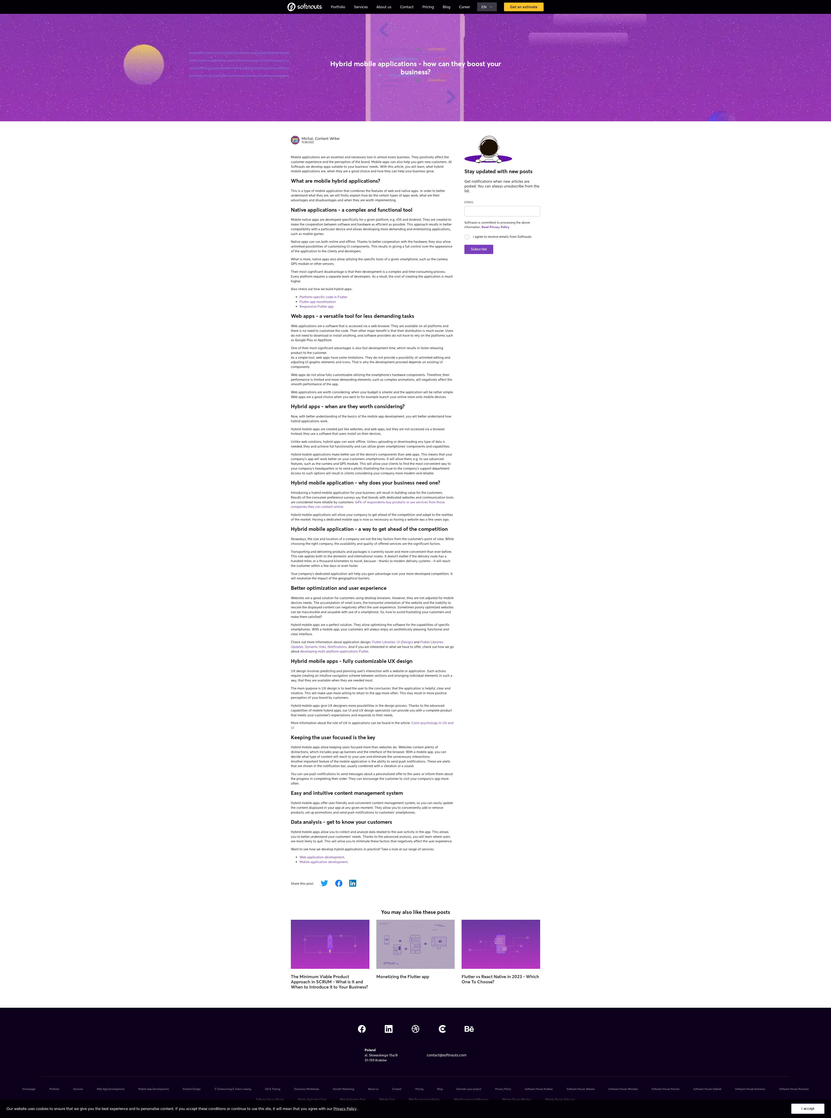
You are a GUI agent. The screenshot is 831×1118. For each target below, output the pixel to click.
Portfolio (338, 7)
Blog (446, 7)
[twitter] (324, 883)
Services (361, 7)
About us (383, 7)
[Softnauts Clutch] (442, 1029)
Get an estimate (524, 7)
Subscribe (479, 249)
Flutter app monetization (318, 302)
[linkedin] (352, 884)
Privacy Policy (345, 1108)
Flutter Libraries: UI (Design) (392, 642)
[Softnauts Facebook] (361, 1029)
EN (484, 7)
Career (464, 7)
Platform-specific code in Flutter (323, 297)
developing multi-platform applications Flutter (334, 651)
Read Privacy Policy (495, 227)
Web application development (322, 857)
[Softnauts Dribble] (415, 1029)
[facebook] (338, 884)
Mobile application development (324, 862)
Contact (407, 7)
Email (469, 202)
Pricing (428, 7)
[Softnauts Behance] (469, 1029)
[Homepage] (304, 7)
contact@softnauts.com (446, 1055)
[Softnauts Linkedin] (388, 1029)
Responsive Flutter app (316, 306)
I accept (807, 1109)
